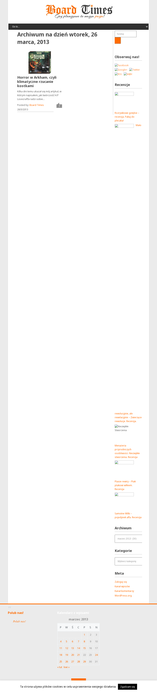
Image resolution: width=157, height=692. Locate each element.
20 (72, 655)
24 (96, 655)
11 (60, 648)
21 (78, 655)
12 (66, 648)
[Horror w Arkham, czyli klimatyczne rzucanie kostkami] (39, 62)
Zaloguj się (121, 581)
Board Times (36, 105)
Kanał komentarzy (124, 591)
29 (84, 661)
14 (78, 648)
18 (60, 655)
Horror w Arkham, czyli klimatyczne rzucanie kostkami (36, 81)
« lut (59, 667)
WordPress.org (123, 595)
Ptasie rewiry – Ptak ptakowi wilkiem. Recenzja (125, 485)
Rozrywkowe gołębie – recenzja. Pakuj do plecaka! (127, 116)
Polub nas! (16, 613)
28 (78, 661)
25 (60, 661)
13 (72, 648)
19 (66, 655)
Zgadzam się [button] (127, 686)
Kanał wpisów (122, 586)
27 (72, 661)
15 (84, 648)
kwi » (67, 667)
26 (66, 661)
